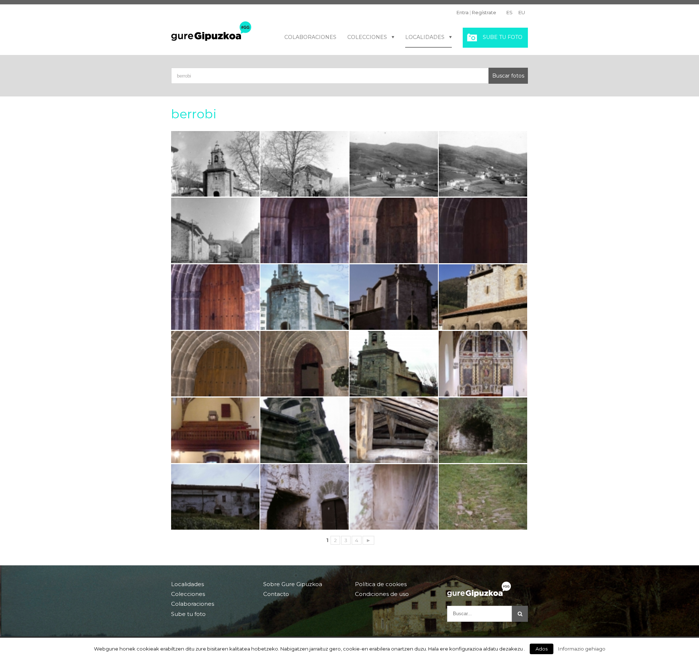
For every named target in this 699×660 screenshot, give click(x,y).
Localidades (425, 37)
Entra (463, 12)
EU (521, 12)
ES (509, 12)
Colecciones (367, 37)
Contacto (276, 593)
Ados (542, 649)
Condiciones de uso (382, 593)
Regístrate (484, 12)
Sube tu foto (502, 37)
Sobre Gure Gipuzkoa (292, 584)
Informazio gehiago (581, 649)
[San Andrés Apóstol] (304, 363)
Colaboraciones (310, 37)
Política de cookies (381, 584)
